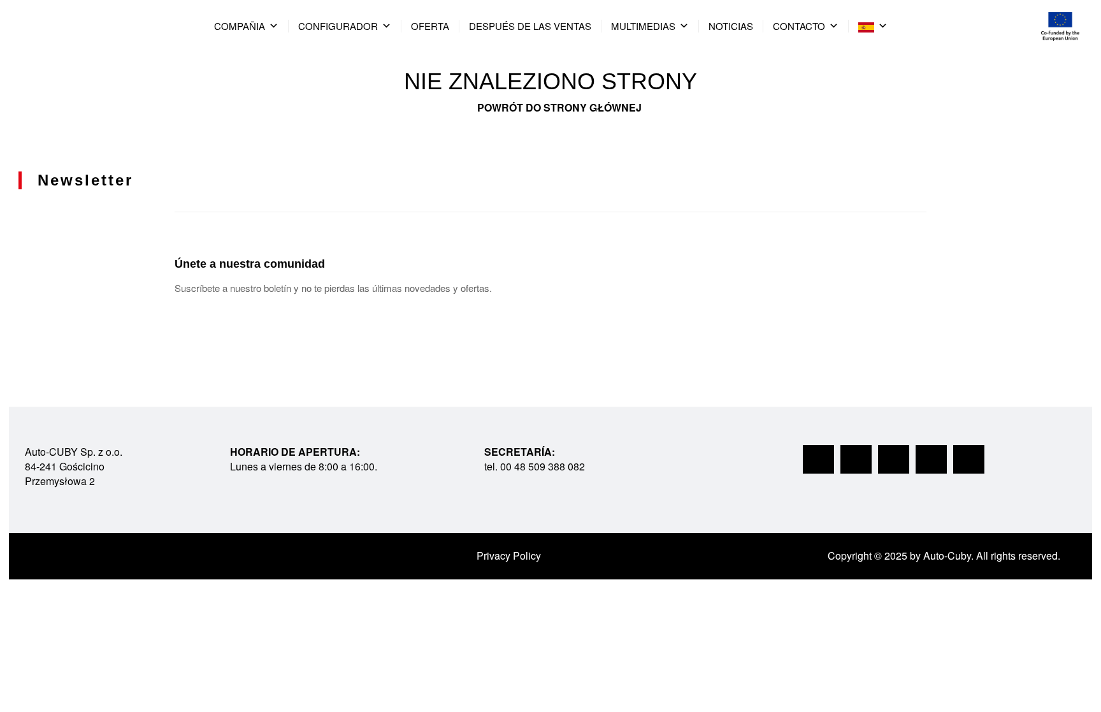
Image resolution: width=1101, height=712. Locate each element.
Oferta (430, 26)
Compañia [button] (239, 26)
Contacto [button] (799, 26)
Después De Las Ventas (530, 26)
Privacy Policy (509, 555)
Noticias (731, 26)
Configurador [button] (338, 26)
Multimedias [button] (643, 26)
